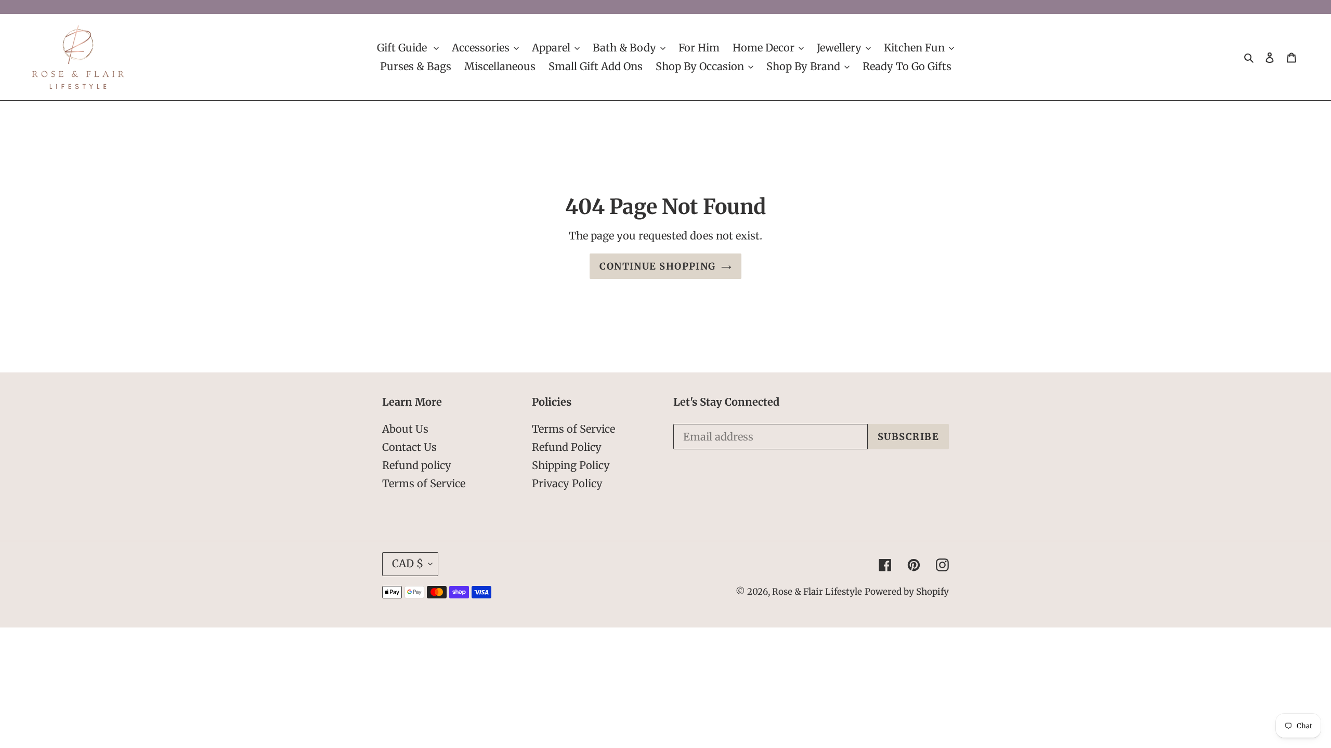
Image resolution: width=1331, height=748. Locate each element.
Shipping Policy (571, 465)
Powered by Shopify (907, 592)
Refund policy (416, 465)
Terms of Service (423, 483)
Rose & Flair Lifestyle (817, 592)
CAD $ (407, 563)
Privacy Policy (567, 483)
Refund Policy (567, 447)
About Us (405, 429)
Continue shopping (657, 267)
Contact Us (409, 447)
